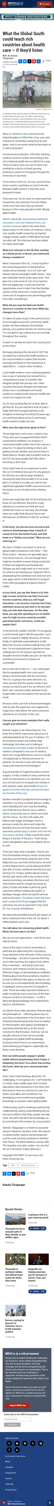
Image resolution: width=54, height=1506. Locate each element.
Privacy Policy (11, 1490)
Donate (45, 4)
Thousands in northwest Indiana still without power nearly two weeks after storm (14, 1275)
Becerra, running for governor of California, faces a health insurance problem (14, 1326)
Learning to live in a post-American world (38, 1216)
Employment (10, 1473)
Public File (9, 1484)
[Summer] (27, 16)
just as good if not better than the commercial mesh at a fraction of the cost (26, 790)
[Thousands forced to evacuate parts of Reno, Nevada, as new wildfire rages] (15, 1219)
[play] (4, 1502)
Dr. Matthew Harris (18, 134)
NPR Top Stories (28, 1165)
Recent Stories (13, 1209)
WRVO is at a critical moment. (22, 1353)
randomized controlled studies (18, 747)
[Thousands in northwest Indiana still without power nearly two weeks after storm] (15, 1259)
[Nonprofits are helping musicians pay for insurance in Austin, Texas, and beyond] (38, 1259)
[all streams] (50, 1502)
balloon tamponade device (16, 813)
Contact (8, 1479)
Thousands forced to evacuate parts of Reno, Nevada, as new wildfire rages (15, 1233)
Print (48, 60)
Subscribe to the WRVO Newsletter (21, 1414)
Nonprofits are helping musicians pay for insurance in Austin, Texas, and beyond (37, 1275)
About (7, 1462)
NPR (13, 1165)
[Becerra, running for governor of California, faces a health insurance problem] (15, 1310)
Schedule (9, 1467)
